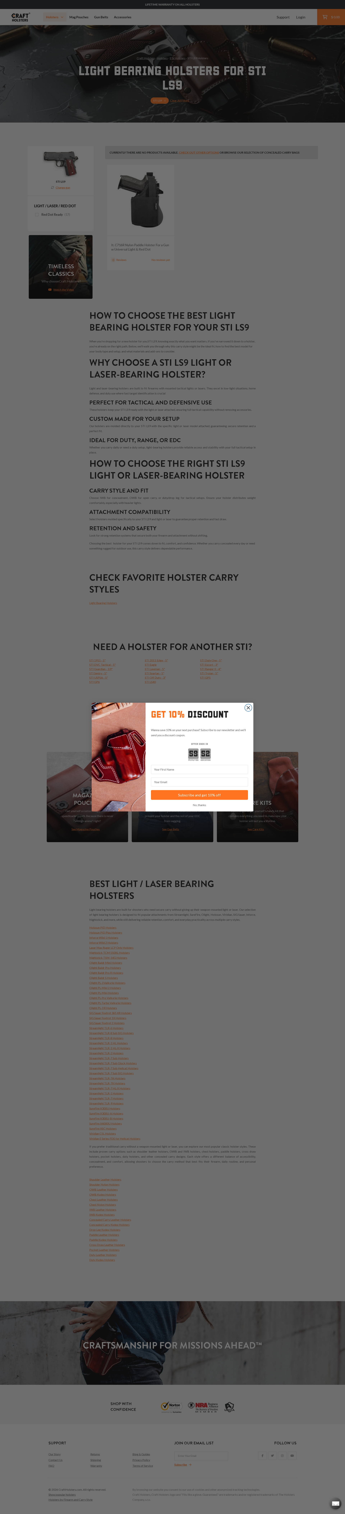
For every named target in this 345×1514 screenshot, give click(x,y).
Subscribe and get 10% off (199, 795)
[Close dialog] (248, 707)
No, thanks (199, 805)
